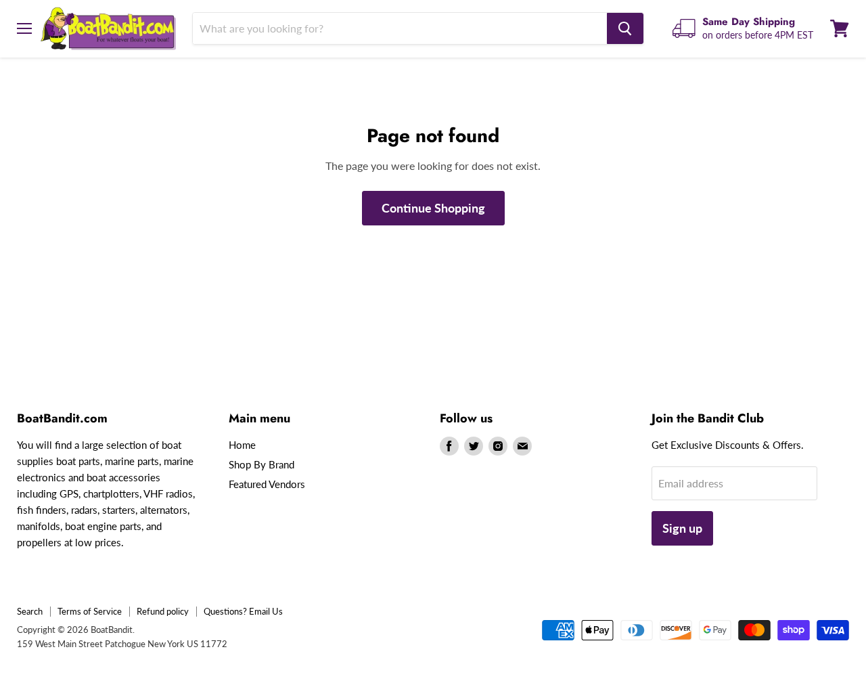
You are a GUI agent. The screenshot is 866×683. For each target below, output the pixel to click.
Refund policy (163, 611)
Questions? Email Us (243, 611)
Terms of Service (90, 611)
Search (30, 611)
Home (242, 445)
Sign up (682, 528)
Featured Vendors (267, 484)
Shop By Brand (261, 464)
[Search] (625, 28)
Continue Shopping (433, 207)
